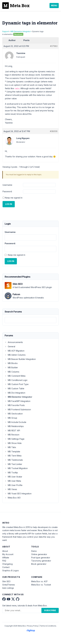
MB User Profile (15, 485)
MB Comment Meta (16, 376)
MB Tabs (12, 447)
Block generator (38, 564)
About (5, 551)
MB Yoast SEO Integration (19, 493)
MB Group (12, 418)
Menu (54, 5)
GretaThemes (8, 584)
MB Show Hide (15, 443)
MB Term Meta (14, 455)
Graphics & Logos (10, 570)
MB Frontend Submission (19, 409)
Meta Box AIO (14, 497)
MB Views (12, 489)
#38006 (53, 131)
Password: (7, 191)
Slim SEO (6, 581)
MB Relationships (16, 426)
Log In (8, 204)
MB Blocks (13, 363)
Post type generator (40, 557)
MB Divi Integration (16, 393)
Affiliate (5, 557)
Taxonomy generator (41, 560)
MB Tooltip (13, 472)
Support (5, 31)
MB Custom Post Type (18, 384)
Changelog (7, 564)
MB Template (14, 451)
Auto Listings (8, 588)
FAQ (4, 560)
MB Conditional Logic (18, 380)
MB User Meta (14, 481)
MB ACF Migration (16, 351)
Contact (6, 567)
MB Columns (13, 372)
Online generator (39, 554)
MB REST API (14, 430)
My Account (7, 554)
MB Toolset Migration (18, 468)
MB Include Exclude (17, 422)
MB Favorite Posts (16, 405)
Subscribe (50, 610)
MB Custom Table (16, 388)
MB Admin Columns (17, 355)
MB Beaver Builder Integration (22, 359)
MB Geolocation (15, 413)
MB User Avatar (15, 476)
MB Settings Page (16, 439)
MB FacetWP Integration (19, 401)
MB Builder (13, 367)
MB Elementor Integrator (20, 31)
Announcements (15, 342)
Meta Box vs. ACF (39, 581)
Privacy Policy (32, 626)
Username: (7, 185)
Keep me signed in (13, 197)
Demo (34, 551)
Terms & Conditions (48, 626)
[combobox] (30, 320)
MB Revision (13, 434)
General (11, 346)
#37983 (53, 46)
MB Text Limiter (15, 464)
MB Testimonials (15, 460)
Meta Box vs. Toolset (41, 584)
